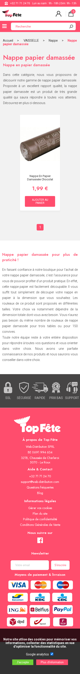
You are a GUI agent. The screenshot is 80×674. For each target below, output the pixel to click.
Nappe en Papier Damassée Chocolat (40, 177)
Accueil (8, 40)
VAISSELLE (31, 40)
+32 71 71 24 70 (20, 3)
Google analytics (37, 654)
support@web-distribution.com (40, 482)
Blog (40, 493)
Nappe (53, 40)
